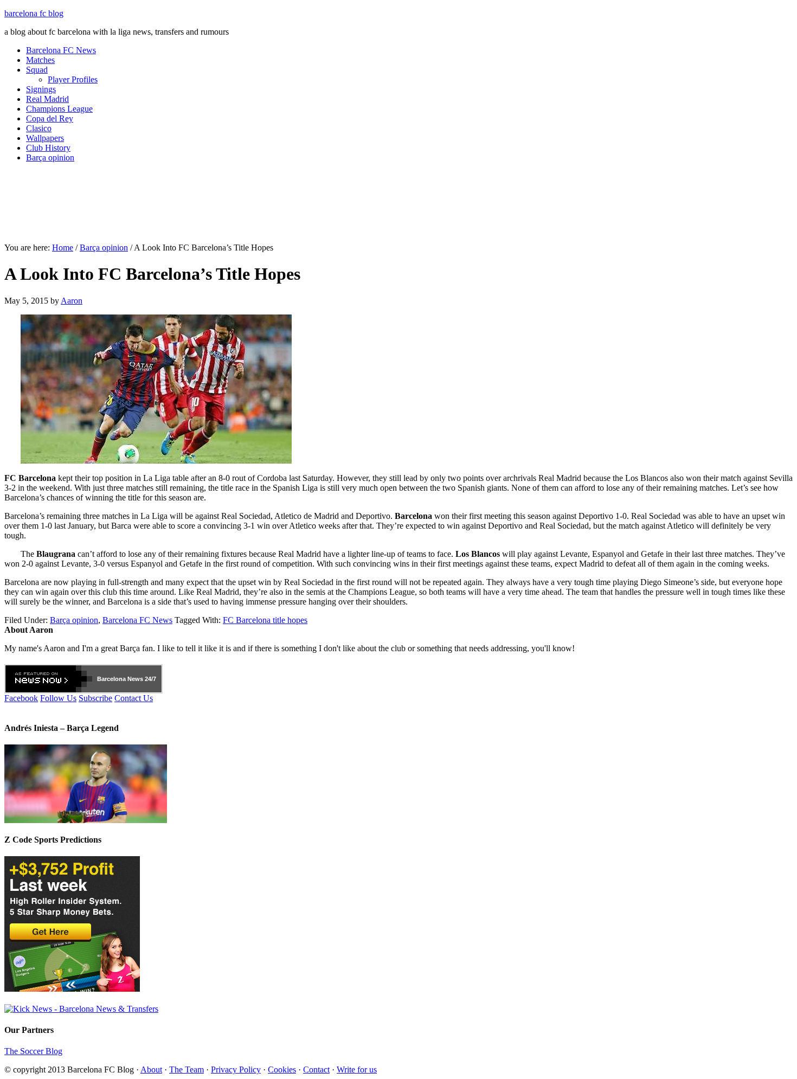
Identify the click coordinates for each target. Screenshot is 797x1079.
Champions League (59, 108)
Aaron (71, 300)
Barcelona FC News (61, 50)
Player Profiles (73, 79)
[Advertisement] (398, 207)
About (151, 1069)
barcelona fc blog (33, 13)
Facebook (21, 698)
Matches (40, 60)
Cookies (282, 1069)
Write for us (357, 1069)
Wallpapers (45, 138)
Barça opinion (50, 157)
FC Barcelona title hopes (265, 620)
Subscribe (95, 698)
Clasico (39, 128)
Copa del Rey (49, 118)
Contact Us (133, 698)
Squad (37, 69)
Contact (316, 1069)
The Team (186, 1069)
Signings (41, 89)
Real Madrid (47, 99)
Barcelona (111, 679)
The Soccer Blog (33, 1051)
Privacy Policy (236, 1069)
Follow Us (58, 698)
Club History (48, 147)
